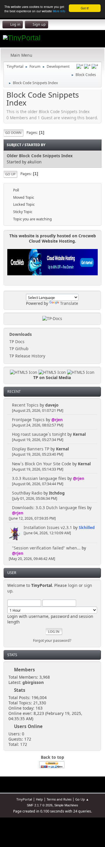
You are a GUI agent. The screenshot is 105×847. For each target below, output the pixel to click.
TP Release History (26, 356)
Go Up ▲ (82, 799)
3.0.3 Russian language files (39, 478)
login (73, 585)
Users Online (28, 726)
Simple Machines (66, 805)
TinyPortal (24, 799)
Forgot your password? (52, 640)
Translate (69, 303)
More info (59, 11)
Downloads (20, 334)
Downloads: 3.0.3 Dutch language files (49, 507)
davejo (52, 405)
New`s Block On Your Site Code (41, 463)
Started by (35, 144)
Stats (12, 654)
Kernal (79, 434)
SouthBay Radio (27, 493)
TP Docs (16, 341)
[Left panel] (79, 66)
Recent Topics (25, 405)
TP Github (18, 348)
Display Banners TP (30, 449)
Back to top (52, 757)
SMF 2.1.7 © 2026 (39, 805)
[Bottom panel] (95, 66)
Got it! (85, 8)
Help (39, 799)
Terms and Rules (59, 799)
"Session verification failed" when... (46, 548)
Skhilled (87, 527)
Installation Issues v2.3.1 (48, 527)
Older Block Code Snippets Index (40, 155)
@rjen (57, 419)
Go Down (13, 132)
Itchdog (57, 493)
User (11, 572)
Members (24, 670)
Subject (14, 144)
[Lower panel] (87, 66)
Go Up (10, 174)
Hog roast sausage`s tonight (39, 434)
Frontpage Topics (28, 419)
